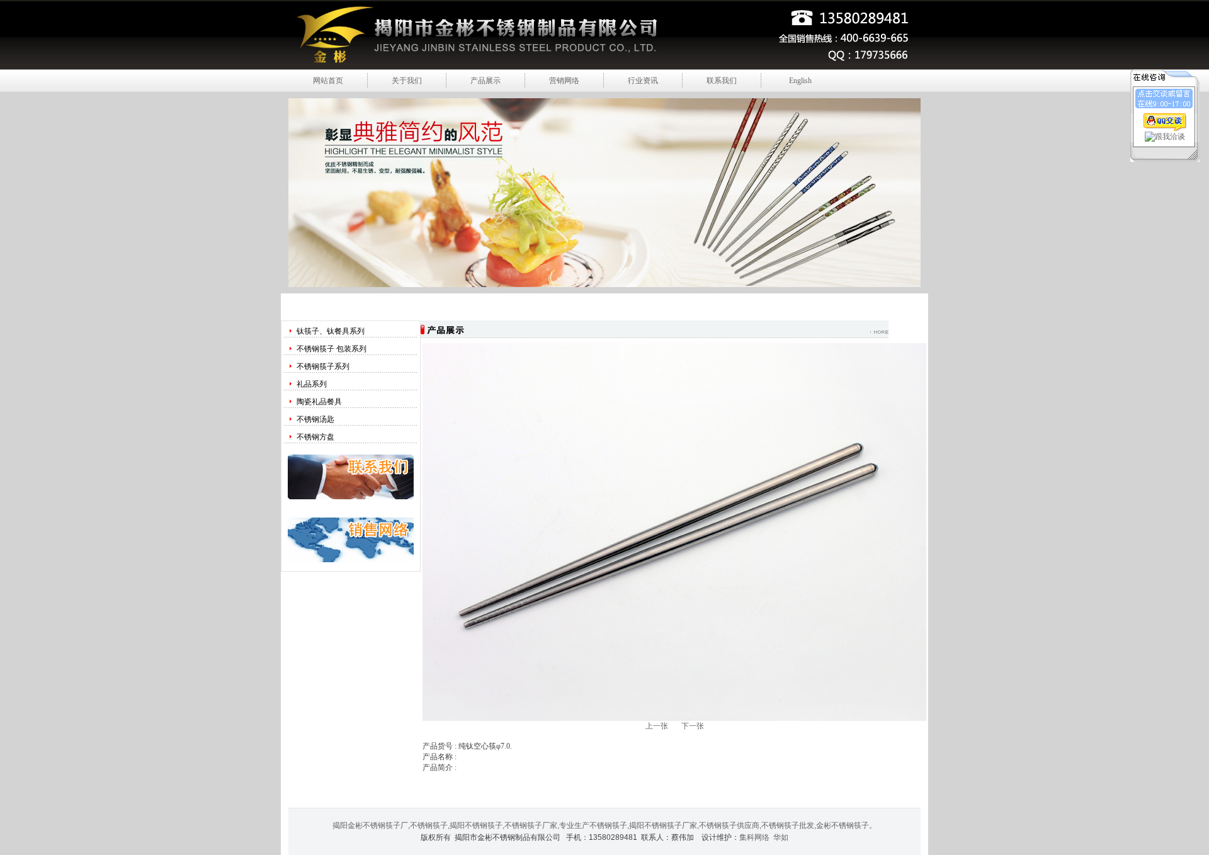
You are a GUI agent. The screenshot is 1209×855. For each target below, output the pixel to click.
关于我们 (407, 80)
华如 (780, 837)
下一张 (692, 726)
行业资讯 (643, 80)
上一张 (656, 726)
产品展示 (485, 80)
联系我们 (722, 80)
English (800, 80)
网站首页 (328, 80)
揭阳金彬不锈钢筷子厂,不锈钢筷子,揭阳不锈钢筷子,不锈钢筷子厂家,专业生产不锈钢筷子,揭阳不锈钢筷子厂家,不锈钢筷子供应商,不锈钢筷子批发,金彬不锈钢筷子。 (604, 825)
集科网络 (754, 837)
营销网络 (564, 80)
